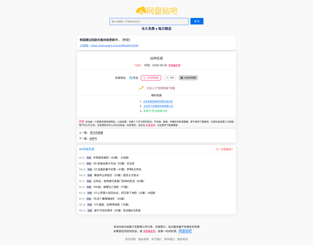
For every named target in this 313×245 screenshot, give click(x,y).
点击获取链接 (153, 78)
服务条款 (182, 239)
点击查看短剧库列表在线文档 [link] (158, 101)
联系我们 (169, 239)
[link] (157, 11)
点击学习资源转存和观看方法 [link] (158, 106)
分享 (172, 78)
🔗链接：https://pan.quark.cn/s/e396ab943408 (109, 45)
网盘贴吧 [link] (185, 231)
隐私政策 (143, 239)
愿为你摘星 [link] (96, 132)
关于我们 (156, 239)
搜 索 (197, 21)
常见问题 (130, 239)
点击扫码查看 (190, 78)
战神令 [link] (93, 138)
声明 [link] (81, 121)
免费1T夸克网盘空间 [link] (155, 111)
